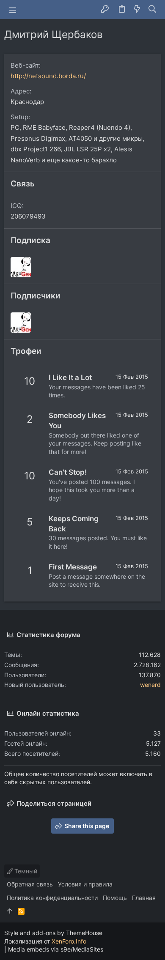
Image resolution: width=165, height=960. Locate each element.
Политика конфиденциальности (52, 897)
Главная (144, 897)
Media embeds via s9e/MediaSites (55, 949)
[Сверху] (9, 911)
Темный (25, 871)
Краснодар (27, 102)
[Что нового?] (137, 9)
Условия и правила (85, 884)
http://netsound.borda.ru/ (48, 76)
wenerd (150, 684)
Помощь (115, 897)
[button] (12, 9)
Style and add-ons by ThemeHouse (53, 932)
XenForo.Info (69, 941)
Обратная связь (30, 884)
